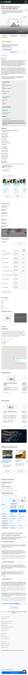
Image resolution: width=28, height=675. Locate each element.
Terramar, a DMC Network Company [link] (10, 411)
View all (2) (4, 55)
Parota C (6, 266)
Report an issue (4, 611)
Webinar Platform (4, 630)
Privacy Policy (3, 641)
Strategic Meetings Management (7, 626)
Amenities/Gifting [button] (10, 420)
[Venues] (25, 2)
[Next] (26, 36)
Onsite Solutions (4, 618)
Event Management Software (6, 621)
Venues (3, 4)
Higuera (6, 287)
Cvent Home (3, 633)
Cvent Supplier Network (5, 616)
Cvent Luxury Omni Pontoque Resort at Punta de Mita (7, 461)
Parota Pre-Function (9, 270)
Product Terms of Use (5, 643)
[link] (10, 407)
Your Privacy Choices (5, 638)
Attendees (3, 241)
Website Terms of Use (5, 645)
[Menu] (1, 2)
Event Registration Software (6, 623)
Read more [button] (5, 390)
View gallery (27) (21, 31)
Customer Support (4, 637)
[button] (26, 189)
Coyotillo (7, 279)
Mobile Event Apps (4, 625)
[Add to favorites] (26, 10)
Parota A (6, 258)
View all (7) (3, 159)
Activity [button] (4, 420)
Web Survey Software (5, 628)
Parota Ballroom (8, 253)
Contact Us (3, 635)
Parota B (6, 262)
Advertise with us (4, 647)
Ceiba (6, 283)
